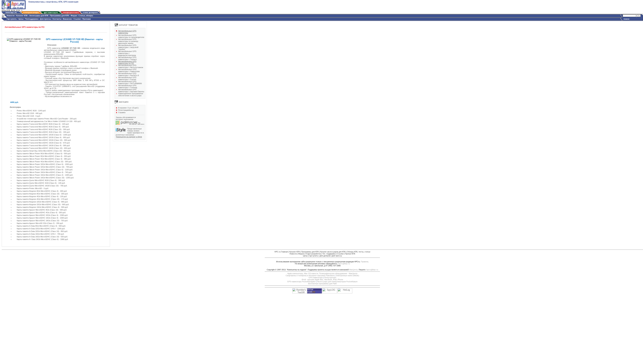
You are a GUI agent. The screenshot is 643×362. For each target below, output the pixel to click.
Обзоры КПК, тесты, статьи (358, 252)
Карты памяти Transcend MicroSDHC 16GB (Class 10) (39, 148)
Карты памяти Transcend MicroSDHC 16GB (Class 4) (39, 145)
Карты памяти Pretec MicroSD (29, 188)
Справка (121, 112)
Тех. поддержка (328, 254)
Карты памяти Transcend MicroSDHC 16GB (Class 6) (39, 143)
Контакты (57, 19)
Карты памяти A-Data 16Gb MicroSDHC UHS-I (36, 234)
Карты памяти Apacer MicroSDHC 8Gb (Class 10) (38, 210)
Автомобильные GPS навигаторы (127, 32)
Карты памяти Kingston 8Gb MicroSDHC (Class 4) (37, 191)
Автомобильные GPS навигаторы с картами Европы (131, 90)
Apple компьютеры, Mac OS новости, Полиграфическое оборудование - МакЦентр (322, 274)
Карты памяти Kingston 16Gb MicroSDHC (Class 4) (38, 207)
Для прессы (45, 19)
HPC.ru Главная (281, 252)
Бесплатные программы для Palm (322, 284)
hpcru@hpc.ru (344, 264)
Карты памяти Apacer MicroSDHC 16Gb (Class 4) (37, 218)
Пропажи (86, 19)
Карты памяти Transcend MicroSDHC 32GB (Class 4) (39, 137)
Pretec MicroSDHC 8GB (27, 111)
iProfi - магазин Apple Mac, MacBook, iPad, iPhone (322, 280)
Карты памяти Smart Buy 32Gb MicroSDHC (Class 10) (39, 151)
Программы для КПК (59, 16)
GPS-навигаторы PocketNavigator (301, 282)
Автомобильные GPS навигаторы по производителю (131, 36)
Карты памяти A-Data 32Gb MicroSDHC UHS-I (36, 229)
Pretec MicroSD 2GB (25, 113)
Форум (74, 16)
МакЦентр (353, 270)
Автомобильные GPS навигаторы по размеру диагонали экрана (128, 41)
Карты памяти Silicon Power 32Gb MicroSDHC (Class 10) (40, 167)
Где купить (12, 19)
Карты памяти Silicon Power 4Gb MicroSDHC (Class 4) (39, 159)
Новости (11, 16)
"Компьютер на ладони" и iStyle (129, 137)
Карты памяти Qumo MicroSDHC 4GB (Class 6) (37, 183)
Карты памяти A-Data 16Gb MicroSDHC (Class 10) (38, 237)
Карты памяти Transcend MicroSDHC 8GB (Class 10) (39, 129)
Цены (20, 19)
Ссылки (77, 19)
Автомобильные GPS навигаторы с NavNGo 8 (128, 74)
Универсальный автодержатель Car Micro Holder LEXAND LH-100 (44, 121)
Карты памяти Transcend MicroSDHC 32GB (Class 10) (40, 140)
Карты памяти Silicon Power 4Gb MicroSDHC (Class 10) (40, 162)
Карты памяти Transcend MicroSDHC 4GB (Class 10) (39, 132)
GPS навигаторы (316, 278)
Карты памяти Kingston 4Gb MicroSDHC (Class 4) (38, 196)
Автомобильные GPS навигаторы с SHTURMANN (130, 82)
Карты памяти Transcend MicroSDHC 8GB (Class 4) (39, 127)
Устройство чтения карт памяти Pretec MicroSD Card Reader (42, 119)
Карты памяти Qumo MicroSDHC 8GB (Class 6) (37, 180)
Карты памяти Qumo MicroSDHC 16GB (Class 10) (38, 186)
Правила (364, 262)
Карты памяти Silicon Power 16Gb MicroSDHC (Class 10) (40, 178)
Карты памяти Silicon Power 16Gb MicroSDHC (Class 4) (40, 172)
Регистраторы (330, 278)
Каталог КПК (22, 16)
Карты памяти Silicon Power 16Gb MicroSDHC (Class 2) (40, 175)
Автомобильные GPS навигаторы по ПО (127, 62)
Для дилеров (325, 256)
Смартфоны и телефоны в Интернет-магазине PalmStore (310, 276)
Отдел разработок (313, 254)
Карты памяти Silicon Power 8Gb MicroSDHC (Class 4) (40, 156)
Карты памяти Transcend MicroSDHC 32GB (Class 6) (39, 135)
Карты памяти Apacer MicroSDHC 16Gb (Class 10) (38, 221)
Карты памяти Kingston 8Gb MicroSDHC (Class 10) (38, 194)
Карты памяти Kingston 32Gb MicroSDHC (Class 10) (39, 204)
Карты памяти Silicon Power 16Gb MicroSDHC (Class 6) (40, 170)
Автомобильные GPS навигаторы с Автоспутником (130, 66)
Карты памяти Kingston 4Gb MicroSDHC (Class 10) (38, 199)
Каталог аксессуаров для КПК (332, 252)
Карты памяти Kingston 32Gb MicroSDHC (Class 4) (38, 202)
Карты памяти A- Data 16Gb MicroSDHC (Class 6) (38, 239)
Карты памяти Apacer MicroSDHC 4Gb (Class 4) (37, 213)
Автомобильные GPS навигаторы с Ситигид (127, 86)
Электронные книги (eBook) (347, 276)
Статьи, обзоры (86, 16)
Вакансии (67, 19)
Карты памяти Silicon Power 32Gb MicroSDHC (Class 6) (40, 164)
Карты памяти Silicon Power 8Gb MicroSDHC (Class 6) (40, 154)
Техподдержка (31, 19)
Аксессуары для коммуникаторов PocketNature (337, 282)
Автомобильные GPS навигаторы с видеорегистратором (127, 53)
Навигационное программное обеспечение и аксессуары (130, 95)
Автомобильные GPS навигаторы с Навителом (129, 70)
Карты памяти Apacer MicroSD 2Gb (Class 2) (36, 223)
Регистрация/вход (125, 110)
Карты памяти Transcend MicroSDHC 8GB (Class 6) (38, 124)
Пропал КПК (350, 254)
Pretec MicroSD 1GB (25, 116)
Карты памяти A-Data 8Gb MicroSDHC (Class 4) (37, 226)
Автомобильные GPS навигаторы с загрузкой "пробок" (128, 47)
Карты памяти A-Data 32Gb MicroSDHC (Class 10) (38, 231)
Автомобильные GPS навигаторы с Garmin (127, 78)
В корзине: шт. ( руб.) (128, 108)
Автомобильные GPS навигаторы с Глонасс (127, 58)
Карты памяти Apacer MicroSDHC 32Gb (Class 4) (37, 215)
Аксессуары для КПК (38, 16)
